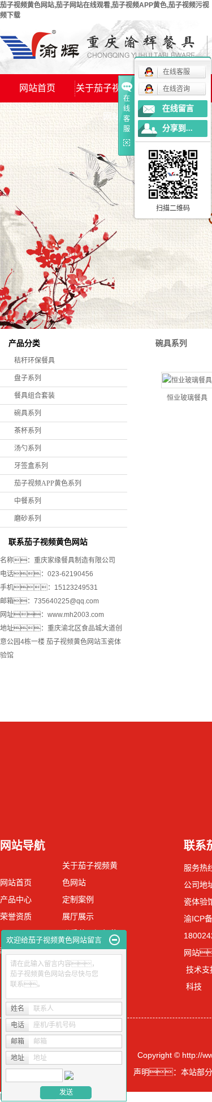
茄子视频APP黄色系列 (47, 483)
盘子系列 (27, 378)
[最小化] (114, 940)
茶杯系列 (27, 431)
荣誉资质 (16, 916)
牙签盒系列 (31, 466)
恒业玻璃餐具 (187, 398)
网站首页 (37, 88)
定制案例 (78, 899)
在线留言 (178, 108)
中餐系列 (27, 501)
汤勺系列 (27, 448)
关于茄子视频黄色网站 (112, 92)
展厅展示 (78, 916)
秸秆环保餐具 (34, 361)
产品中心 (16, 899)
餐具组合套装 (34, 396)
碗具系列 (27, 413)
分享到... (177, 128)
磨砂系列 (27, 518)
